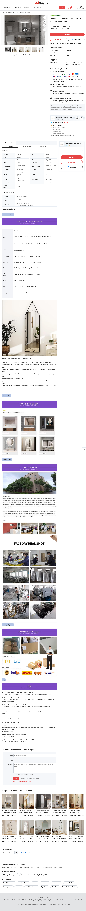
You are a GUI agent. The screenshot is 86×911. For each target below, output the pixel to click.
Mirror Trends (55, 887)
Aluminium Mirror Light (32, 887)
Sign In (52, 135)
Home (3, 12)
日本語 (71, 899)
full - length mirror (68, 856)
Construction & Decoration (12, 12)
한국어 (66, 899)
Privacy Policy (68, 904)
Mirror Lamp (25, 859)
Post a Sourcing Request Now (22, 781)
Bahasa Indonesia (49, 900)
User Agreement (52, 904)
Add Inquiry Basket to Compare (25, 55)
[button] (52, 146)
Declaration (60, 904)
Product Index (77, 896)
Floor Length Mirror (26, 875)
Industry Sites (59, 896)
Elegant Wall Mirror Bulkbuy (69, 887)
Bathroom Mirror (6, 856)
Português (24, 899)
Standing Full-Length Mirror (41, 875)
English (13, 899)
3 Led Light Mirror (7, 887)
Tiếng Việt (40, 900)
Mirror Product (45, 883)
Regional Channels (68, 896)
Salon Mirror (19, 887)
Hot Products (7, 896)
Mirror (21, 12)
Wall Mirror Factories (23, 883)
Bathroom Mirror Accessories (50, 859)
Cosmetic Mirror (6, 859)
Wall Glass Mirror (56, 883)
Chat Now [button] (77, 39)
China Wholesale (41, 896)
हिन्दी (75, 899)
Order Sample (77, 43)
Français (31, 899)
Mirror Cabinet (46, 856)
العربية (61, 899)
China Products (15, 896)
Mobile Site (40, 897)
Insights (46, 897)
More (3, 890)
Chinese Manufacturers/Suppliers (28, 896)
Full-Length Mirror (29, 12)
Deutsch (49, 899)
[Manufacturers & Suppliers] (43, 3)
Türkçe (34, 900)
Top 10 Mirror (44, 887)
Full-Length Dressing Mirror (10, 875)
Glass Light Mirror (69, 883)
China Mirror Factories (9, 883)
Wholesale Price (50, 896)
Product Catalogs (25, 852)
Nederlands (55, 899)
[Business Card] (82, 150)
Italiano (44, 899)
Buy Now (67, 34)
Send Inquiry (58, 39)
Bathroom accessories (69, 859)
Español (19, 899)
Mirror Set (35, 883)
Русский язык (38, 899)
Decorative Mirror (26, 856)
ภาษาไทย (80, 899)
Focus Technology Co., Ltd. (32, 904)
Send (16, 778)
